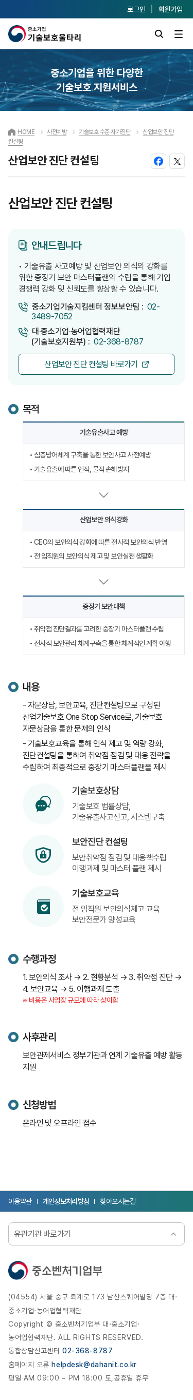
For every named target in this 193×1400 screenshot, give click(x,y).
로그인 (136, 9)
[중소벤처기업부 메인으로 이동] (55, 1270)
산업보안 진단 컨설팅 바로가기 (90, 364)
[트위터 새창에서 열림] (177, 161)
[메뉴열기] (178, 34)
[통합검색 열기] (158, 34)
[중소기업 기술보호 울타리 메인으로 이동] (44, 34)
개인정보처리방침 (66, 1201)
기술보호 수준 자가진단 (104, 132)
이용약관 (20, 1201)
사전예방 (56, 132)
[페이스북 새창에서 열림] (158, 161)
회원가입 (171, 9)
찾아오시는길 (117, 1201)
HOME (25, 132)
